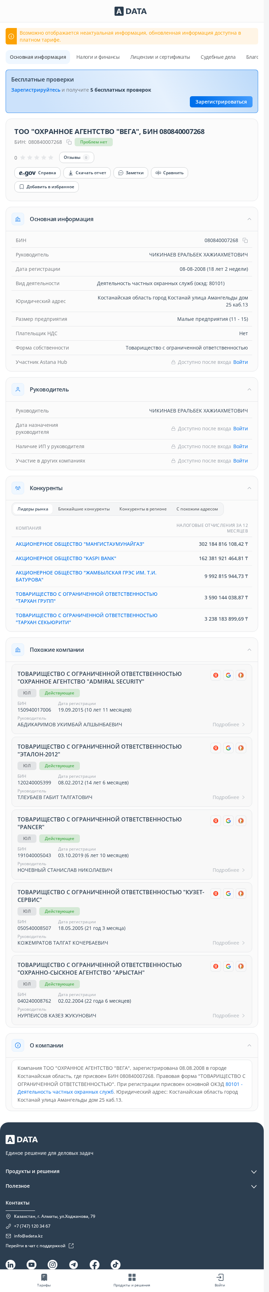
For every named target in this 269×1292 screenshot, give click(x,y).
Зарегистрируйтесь (35, 89)
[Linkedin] (10, 1265)
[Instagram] (52, 1265)
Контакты (17, 1202)
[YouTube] (31, 1265)
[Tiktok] (115, 1265)
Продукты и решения (33, 1171)
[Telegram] (73, 1265)
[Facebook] (94, 1265)
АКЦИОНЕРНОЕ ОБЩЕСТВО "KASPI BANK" (66, 558)
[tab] (33, 509)
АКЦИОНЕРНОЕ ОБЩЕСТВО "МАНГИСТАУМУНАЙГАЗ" (80, 544)
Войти (240, 362)
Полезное (18, 1185)
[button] (132, 219)
